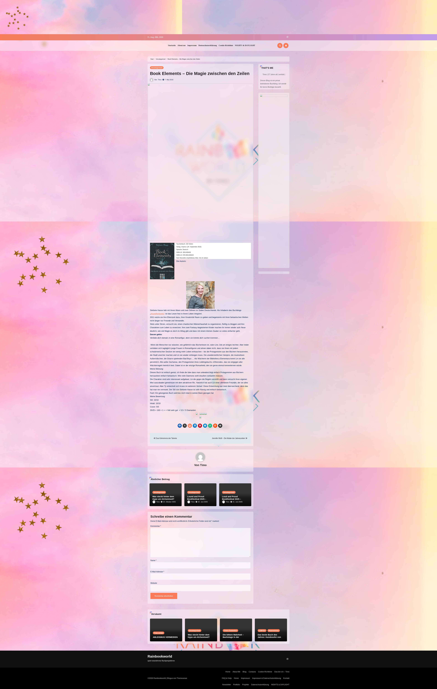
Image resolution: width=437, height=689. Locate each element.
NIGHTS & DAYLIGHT (245, 45)
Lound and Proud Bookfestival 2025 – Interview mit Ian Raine (198, 499)
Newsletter (226, 685)
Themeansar (182, 678)
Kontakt (286, 678)
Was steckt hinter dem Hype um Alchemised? (163, 497)
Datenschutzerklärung (207, 45)
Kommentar (155, 526)
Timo (159, 80)
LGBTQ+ (262, 630)
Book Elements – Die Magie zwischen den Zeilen (199, 73)
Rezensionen (274, 630)
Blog (244, 672)
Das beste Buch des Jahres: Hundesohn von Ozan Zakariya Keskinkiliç (270, 637)
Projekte (245, 685)
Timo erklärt (158, 633)
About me (182, 45)
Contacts (252, 672)
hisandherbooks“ (158, 314)
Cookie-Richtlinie (226, 45)
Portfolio (236, 685)
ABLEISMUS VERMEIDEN (165, 637)
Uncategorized (156, 68)
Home (227, 672)
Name (153, 561)
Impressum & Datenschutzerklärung (266, 678)
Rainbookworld (160, 656)
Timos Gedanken (230, 630)
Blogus (170, 678)
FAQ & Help (227, 678)
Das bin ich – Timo (281, 672)
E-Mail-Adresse (157, 572)
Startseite (172, 45)
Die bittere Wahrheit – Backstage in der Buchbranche (233, 637)
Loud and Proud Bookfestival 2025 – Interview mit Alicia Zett (233, 499)
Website (153, 583)
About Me (236, 672)
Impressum (192, 45)
